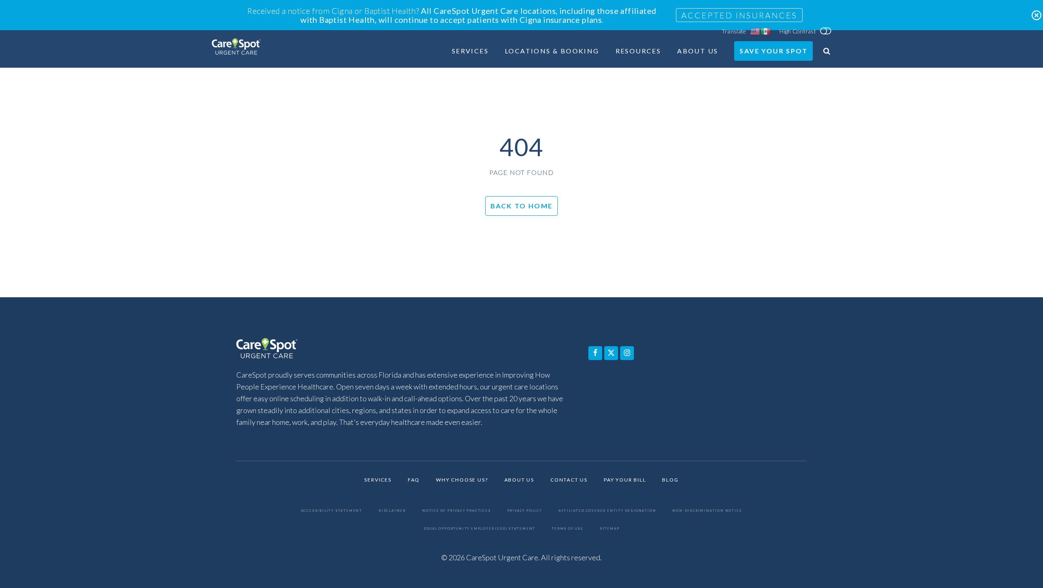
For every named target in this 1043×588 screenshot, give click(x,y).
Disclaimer (392, 511)
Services (470, 51)
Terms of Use (567, 529)
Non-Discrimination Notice (707, 511)
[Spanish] (766, 31)
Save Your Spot (773, 51)
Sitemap (610, 529)
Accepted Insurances (739, 15)
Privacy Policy (524, 511)
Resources (638, 51)
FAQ (414, 480)
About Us (697, 51)
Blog (670, 480)
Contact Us (569, 480)
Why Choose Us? (462, 480)
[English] (755, 31)
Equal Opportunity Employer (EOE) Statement (480, 529)
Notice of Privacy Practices (456, 511)
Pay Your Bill (625, 480)
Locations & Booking (552, 51)
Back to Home (522, 206)
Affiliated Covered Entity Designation (607, 511)
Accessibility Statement (331, 511)
